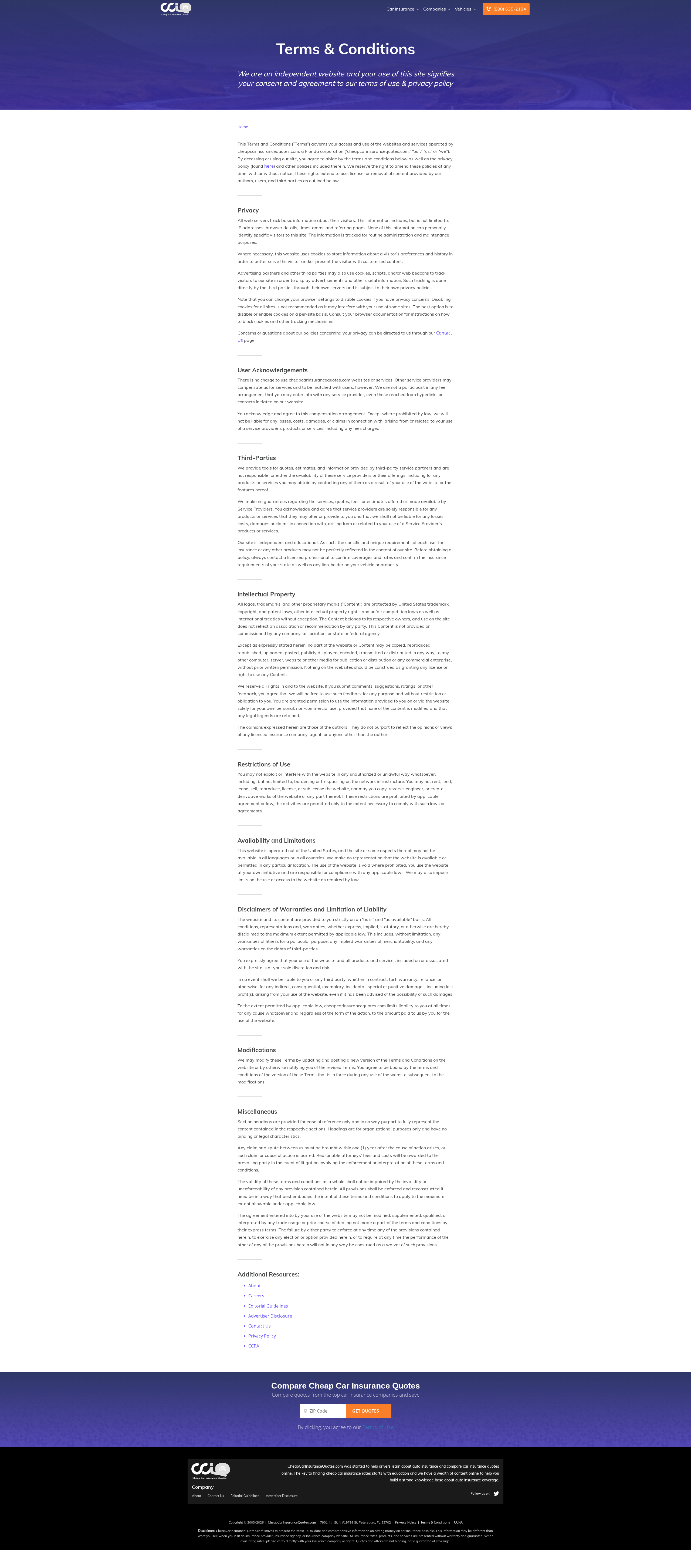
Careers (256, 1296)
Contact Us (259, 1326)
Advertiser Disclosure (270, 1316)
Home (243, 126)
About (254, 1286)
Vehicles (463, 9)
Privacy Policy (262, 1336)
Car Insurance (400, 9)
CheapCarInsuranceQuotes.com (292, 1522)
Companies (434, 9)
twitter (496, 1494)
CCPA (253, 1346)
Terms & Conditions (435, 1522)
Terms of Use (378, 1427)
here (269, 166)
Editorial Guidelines (268, 1306)
